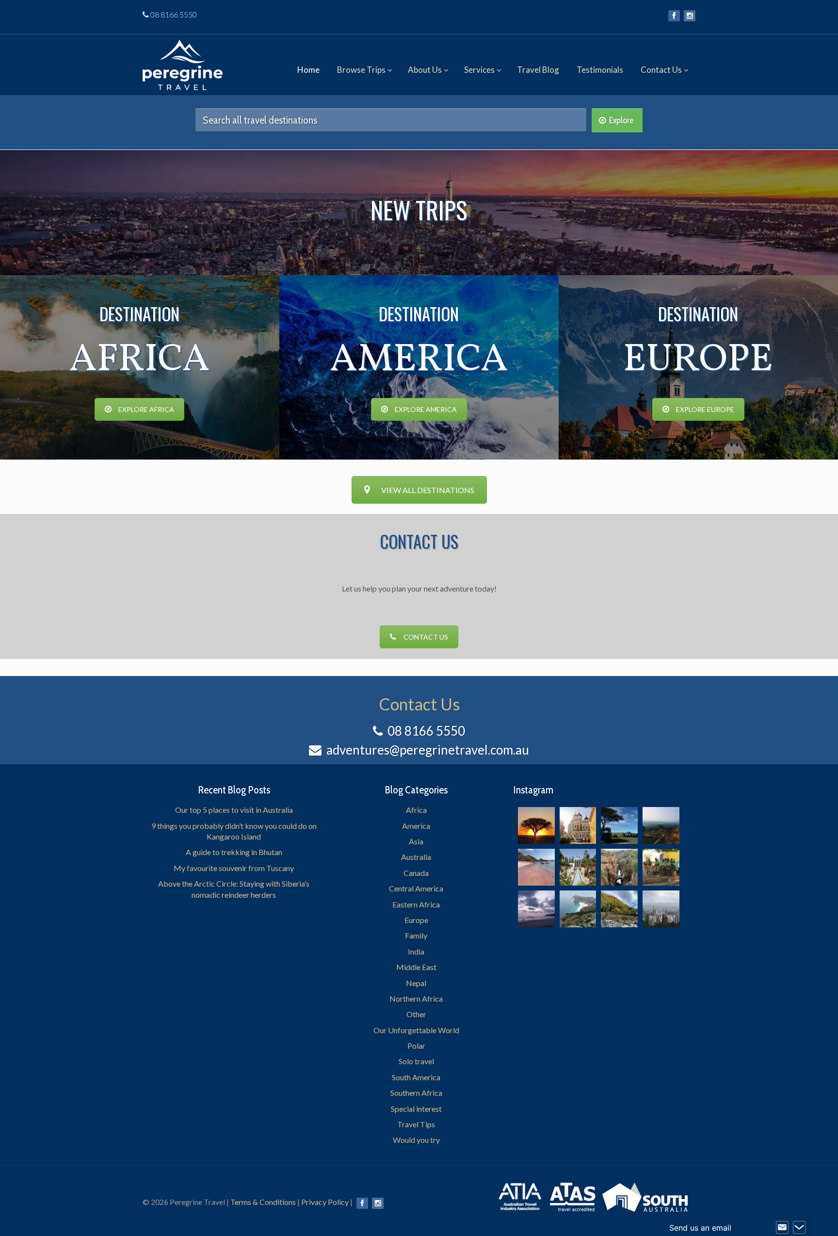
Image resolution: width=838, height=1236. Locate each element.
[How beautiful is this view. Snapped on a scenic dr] (619, 867)
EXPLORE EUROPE (705, 409)
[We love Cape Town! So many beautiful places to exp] (578, 908)
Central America (416, 888)
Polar (416, 1045)
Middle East (416, 967)
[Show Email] (782, 1228)
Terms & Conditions (263, 1201)
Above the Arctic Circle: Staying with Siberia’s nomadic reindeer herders (233, 889)
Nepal (416, 983)
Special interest (416, 1108)
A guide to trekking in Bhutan (234, 852)
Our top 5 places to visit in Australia (234, 809)
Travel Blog (538, 70)
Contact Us (661, 70)
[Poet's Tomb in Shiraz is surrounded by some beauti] (578, 867)
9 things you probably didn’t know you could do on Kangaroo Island (234, 831)
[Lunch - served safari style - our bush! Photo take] (619, 825)
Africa (416, 809)
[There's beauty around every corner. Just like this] (578, 825)
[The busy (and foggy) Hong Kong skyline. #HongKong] (661, 908)
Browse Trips (361, 70)
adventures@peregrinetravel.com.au (427, 750)
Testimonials (600, 70)
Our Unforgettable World (416, 1030)
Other (416, 1014)
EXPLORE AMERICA (426, 409)
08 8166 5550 (173, 14)
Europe (416, 919)
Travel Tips (416, 1124)
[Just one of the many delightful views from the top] (661, 825)
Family (416, 935)
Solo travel (416, 1061)
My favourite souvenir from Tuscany (234, 868)
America (416, 825)
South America (416, 1077)
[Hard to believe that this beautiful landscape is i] (619, 908)
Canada (416, 872)
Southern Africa (416, 1092)
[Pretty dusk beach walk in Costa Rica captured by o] (536, 908)
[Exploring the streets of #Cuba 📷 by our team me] (661, 867)
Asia (416, 841)
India (416, 951)
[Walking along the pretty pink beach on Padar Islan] (536, 867)
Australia (416, 856)
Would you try (416, 1139)
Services (479, 70)
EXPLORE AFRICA (146, 409)
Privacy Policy (325, 1201)
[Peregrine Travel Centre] (183, 61)
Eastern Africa (416, 904)
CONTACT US (425, 637)
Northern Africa (416, 998)
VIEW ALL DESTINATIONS (427, 489)
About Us (425, 70)
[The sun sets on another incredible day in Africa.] (536, 825)
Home (308, 70)
